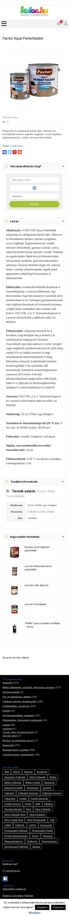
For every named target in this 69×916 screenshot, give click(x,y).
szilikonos (32, 841)
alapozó (28, 771)
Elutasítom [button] (58, 907)
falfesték (9, 793)
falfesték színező (51, 793)
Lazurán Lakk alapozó (36, 585)
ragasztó (48, 836)
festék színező (12, 804)
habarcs (48, 804)
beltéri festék (32, 782)
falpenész (9, 798)
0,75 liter (32, 511)
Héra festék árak (13, 820)
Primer (35, 836)
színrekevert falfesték (16, 846)
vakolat (36, 846)
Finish (28, 804)
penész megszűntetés (16, 836)
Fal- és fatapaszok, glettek (16, 696)
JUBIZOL (20, 825)
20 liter (50, 511)
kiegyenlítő (46, 825)
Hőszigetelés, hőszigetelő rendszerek (22, 720)
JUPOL (32, 825)
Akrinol (16, 771)
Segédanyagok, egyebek (16, 750)
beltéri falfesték (12, 782)
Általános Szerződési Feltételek (18, 896)
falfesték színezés (28, 793)
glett (37, 804)
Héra (28, 809)
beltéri (53, 777)
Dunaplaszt (33, 787)
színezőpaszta (49, 841)
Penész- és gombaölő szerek (18, 740)
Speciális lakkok (10, 736)
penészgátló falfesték (16, 830)
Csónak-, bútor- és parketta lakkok (18, 732)
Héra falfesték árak (14, 814)
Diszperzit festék (13, 787)
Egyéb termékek (11, 692)
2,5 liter (42, 511)
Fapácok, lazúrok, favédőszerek (19, 701)
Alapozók (7, 682)
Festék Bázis (16, 146)
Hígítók (6, 710)
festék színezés (39, 798)
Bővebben (35, 912)
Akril (6, 771)
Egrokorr (47, 787)
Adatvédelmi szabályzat (14, 889)
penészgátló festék (42, 830)
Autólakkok (8, 729)
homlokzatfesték (13, 809)
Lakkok (6, 724)
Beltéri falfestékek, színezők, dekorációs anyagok (29, 687)
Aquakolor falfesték (14, 777)
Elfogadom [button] (42, 907)
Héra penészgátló (36, 820)
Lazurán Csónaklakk (35, 604)
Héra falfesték (43, 809)
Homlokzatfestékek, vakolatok (18, 715)
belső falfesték (37, 777)
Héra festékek (37, 814)
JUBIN (7, 825)
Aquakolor (42, 771)
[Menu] (4, 23)
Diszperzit (49, 782)
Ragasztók (8, 745)
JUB (52, 820)
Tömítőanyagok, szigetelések (18, 754)
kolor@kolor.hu (13, 871)
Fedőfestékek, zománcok (16, 706)
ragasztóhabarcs (13, 841)
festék (23, 798)
